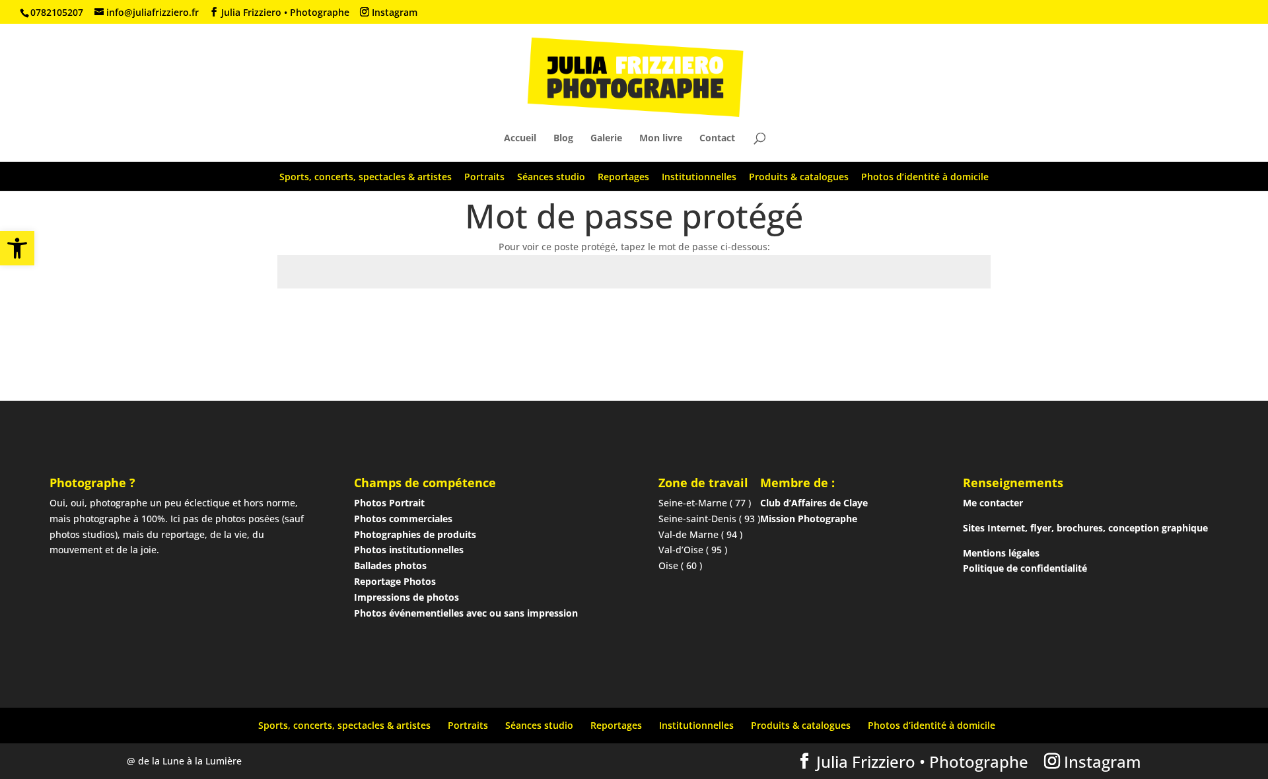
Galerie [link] (606, 138)
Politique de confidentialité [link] (1025, 568)
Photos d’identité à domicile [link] (925, 176)
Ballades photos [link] (390, 565)
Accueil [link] (520, 138)
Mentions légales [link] (1001, 553)
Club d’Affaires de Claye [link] (814, 502)
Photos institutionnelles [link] (409, 549)
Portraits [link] (484, 176)
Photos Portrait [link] (389, 502)
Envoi (958, 319)
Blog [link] (563, 138)
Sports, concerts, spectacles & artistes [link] (365, 176)
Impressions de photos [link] (406, 597)
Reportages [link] (623, 176)
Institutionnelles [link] (699, 176)
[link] (17, 248)
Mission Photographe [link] (808, 518)
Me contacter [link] (993, 502)
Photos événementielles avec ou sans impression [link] (466, 613)
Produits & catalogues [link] (799, 176)
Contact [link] (717, 138)
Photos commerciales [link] (403, 518)
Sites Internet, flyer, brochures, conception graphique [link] (1085, 528)
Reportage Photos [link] (395, 581)
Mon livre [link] (660, 138)
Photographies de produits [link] (415, 534)
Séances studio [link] (551, 176)
